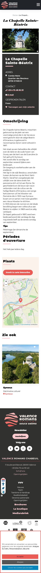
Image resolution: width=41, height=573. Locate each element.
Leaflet (17, 324)
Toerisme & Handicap (20, 493)
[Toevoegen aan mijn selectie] (35, 347)
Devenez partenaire (20, 498)
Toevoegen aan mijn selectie (21, 107)
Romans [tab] (19, 458)
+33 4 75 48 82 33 (15, 90)
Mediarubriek (21, 513)
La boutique (20, 509)
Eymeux (7, 387)
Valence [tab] (7, 458)
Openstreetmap (25, 324)
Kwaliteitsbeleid (20, 495)
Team (20, 490)
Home (15, 15)
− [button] (6, 284)
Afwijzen (20, 562)
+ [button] (6, 281)
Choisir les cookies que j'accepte (20, 568)
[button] (4, 41)
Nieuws (20, 487)
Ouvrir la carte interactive (18, 272)
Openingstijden (20, 474)
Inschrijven (20, 436)
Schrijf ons (20, 471)
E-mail (10, 95)
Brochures (20, 504)
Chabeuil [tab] (32, 458)
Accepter (20, 557)
